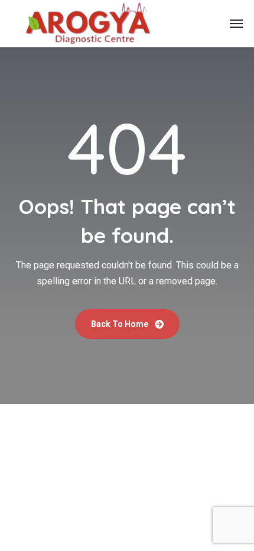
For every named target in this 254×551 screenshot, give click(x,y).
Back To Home (120, 324)
